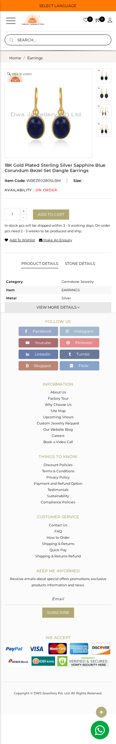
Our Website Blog (58, 429)
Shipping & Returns (58, 544)
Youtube (42, 342)
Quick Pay (58, 550)
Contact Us (58, 525)
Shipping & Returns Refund (58, 556)
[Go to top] (101, 712)
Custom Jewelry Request (58, 423)
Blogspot (42, 365)
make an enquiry (57, 240)
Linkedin (42, 354)
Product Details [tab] (39, 263)
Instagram (83, 331)
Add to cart (51, 214)
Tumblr (82, 354)
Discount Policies (58, 465)
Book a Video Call (58, 442)
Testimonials (58, 490)
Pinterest (83, 342)
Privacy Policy (58, 477)
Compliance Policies (58, 502)
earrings (35, 58)
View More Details (57, 307)
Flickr (83, 365)
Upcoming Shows (58, 417)
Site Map (58, 411)
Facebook (41, 331)
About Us (58, 392)
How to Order (58, 537)
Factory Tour (58, 398)
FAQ (58, 531)
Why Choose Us (58, 404)
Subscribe (58, 612)
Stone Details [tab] (80, 263)
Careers (58, 435)
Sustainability (58, 496)
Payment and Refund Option (58, 483)
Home (15, 58)
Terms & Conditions (58, 471)
